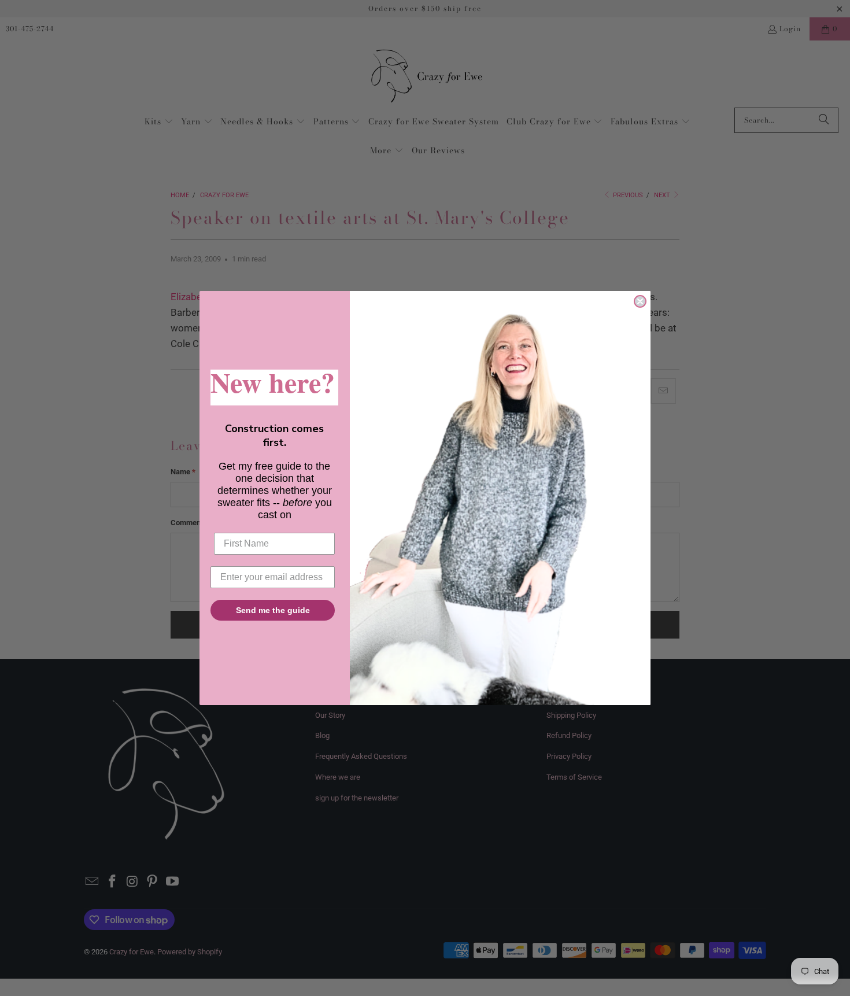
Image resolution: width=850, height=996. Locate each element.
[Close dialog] (640, 301)
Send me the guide (273, 610)
